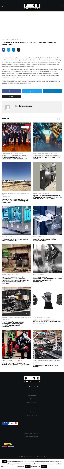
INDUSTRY (4, 193)
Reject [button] (4, 461)
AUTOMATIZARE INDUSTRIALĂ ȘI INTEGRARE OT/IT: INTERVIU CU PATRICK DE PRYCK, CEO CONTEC (47, 157)
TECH (3, 39)
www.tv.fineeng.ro (32, 412)
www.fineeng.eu (32, 395)
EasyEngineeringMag (23, 106)
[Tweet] (8, 50)
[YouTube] (34, 386)
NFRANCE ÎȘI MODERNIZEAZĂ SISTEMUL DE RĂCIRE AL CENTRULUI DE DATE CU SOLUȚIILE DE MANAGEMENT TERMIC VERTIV (47, 197)
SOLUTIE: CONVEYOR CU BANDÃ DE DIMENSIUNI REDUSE (44, 239)
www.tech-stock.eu (32, 402)
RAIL (28, 193)
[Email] (18, 50)
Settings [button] (44, 466)
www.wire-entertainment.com (32, 433)
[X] (29, 386)
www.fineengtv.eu (32, 399)
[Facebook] (27, 386)
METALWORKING (6, 153)
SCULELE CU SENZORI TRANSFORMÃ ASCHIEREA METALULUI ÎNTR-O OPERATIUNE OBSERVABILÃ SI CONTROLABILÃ (47, 279)
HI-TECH (35, 153)
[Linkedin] (37, 386)
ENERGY (35, 193)
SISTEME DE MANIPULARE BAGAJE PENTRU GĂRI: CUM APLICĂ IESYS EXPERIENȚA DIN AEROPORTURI (15, 201)
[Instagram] (32, 386)
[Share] (3, 50)
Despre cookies (35, 466)
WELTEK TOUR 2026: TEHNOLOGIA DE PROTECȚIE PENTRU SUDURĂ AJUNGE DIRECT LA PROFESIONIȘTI (47, 321)
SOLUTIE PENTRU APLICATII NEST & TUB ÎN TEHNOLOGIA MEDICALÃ (15, 239)
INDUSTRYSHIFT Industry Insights (17, 193)
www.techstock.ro (32, 415)
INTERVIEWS (41, 153)
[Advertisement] (32, 24)
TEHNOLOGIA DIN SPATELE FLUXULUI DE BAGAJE (46, 366)
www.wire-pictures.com (32, 436)
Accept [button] (28, 466)
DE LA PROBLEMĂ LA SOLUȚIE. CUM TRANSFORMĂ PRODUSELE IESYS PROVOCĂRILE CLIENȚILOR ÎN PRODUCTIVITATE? (13, 324)
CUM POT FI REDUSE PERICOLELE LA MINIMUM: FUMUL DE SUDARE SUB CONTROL (16, 364)
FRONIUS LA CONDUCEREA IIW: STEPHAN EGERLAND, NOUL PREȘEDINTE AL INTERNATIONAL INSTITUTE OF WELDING (15, 157)
